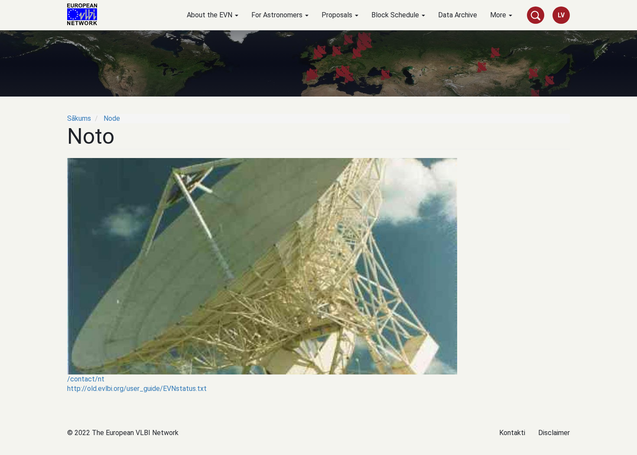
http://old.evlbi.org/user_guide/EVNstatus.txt (137, 388)
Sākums (79, 118)
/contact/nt (85, 379)
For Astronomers (277, 15)
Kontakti (512, 433)
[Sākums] (85, 14)
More (499, 15)
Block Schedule (396, 15)
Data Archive (457, 15)
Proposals (338, 15)
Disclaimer (554, 433)
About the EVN (210, 15)
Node (112, 118)
